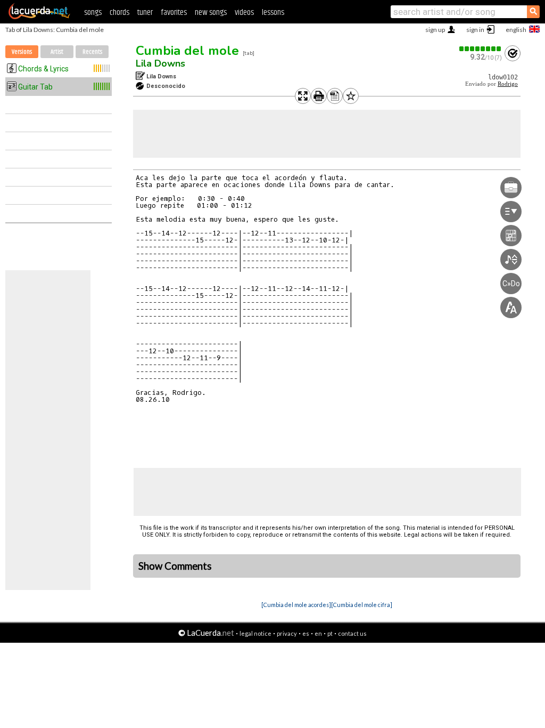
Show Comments (175, 566)
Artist (57, 52)
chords (119, 12)
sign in (475, 30)
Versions (22, 52)
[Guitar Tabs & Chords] (39, 17)
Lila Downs (160, 63)
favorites (174, 12)
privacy (287, 633)
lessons (273, 12)
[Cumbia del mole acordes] (296, 604)
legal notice (255, 633)
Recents (92, 52)
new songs (211, 12)
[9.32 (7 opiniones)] (480, 48)
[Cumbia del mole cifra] (361, 604)
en (318, 633)
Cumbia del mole (187, 50)
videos (244, 12)
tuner (145, 12)
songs (93, 12)
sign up (435, 30)
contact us (352, 633)
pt (330, 633)
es (305, 633)
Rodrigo (508, 84)
